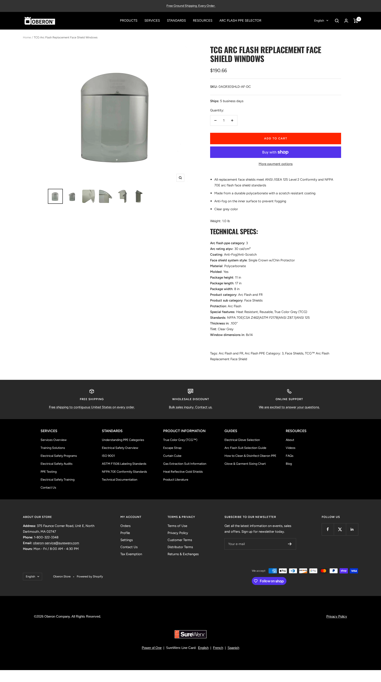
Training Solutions (53, 448)
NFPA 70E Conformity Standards (124, 472)
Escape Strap (172, 448)
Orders (125, 526)
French (218, 648)
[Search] (337, 21)
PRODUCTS (128, 20)
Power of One (152, 648)
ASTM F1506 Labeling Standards (124, 464)
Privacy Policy (178, 533)
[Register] (290, 543)
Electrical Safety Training (58, 480)
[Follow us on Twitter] (340, 529)
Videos (290, 448)
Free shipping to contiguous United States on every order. (92, 407)
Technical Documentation (119, 480)
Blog (289, 464)
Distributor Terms (180, 547)
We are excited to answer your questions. (289, 407)
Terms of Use (177, 526)
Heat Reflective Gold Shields (183, 472)
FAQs (289, 456)
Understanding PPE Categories (123, 440)
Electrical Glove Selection (242, 440)
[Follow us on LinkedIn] (352, 529)
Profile (125, 533)
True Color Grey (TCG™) (180, 440)
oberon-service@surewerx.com (56, 543)
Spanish (233, 648)
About (290, 440)
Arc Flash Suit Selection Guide (245, 448)
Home (27, 37)
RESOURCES (202, 20)
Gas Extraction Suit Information (184, 464)
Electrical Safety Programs (59, 456)
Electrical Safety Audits (57, 464)
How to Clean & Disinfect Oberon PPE (250, 456)
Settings (126, 540)
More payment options (276, 164)
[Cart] (355, 21)
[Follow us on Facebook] (328, 529)
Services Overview (54, 440)
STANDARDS (176, 20)
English (319, 20)
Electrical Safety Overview (120, 448)
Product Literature (175, 480)
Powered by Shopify (90, 576)
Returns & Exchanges (183, 554)
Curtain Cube (172, 456)
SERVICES (152, 20)
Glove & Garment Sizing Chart (245, 464)
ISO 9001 (108, 456)
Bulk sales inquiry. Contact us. (190, 407)
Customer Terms (180, 540)
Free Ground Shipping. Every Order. (190, 6)
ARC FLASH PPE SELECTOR (240, 20)
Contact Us (48, 487)
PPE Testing (49, 472)
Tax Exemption (131, 554)
